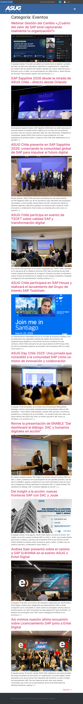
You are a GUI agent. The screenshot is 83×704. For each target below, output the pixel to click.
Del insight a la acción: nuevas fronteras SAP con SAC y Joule (34, 493)
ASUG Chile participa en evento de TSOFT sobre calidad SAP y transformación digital (37, 219)
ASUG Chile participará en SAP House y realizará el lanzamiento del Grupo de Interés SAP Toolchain (41, 287)
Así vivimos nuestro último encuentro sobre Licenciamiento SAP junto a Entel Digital (41, 623)
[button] (74, 9)
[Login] (65, 2)
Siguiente (67, 690)
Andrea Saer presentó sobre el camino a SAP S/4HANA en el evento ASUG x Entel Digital (40, 553)
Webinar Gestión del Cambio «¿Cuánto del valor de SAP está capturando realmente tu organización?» (40, 27)
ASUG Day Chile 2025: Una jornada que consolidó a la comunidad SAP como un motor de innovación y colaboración (41, 357)
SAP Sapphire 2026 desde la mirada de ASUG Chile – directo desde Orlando (41, 80)
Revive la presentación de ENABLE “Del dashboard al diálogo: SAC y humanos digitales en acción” (41, 427)
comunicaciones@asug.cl (47, 2)
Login (68, 2)
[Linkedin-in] (60, 2)
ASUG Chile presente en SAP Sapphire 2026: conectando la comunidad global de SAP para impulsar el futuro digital (41, 148)
